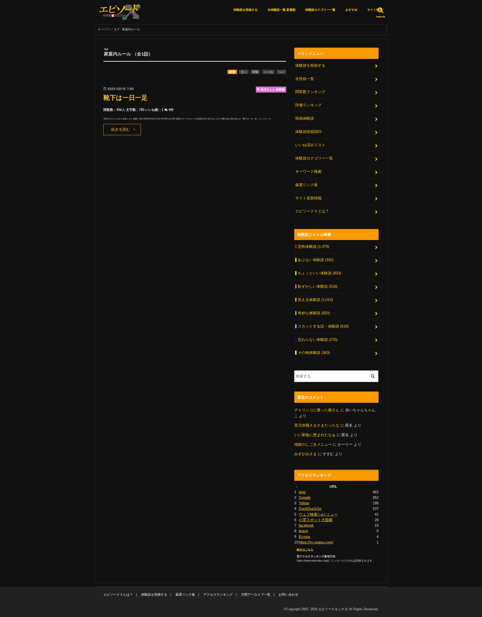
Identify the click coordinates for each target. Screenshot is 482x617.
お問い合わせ (288, 594)
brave (303, 531)
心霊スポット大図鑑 (316, 520)
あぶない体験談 (316, 260)
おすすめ (351, 10)
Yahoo (304, 503)
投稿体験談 (304, 118)
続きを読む (120, 129)
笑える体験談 (315, 300)
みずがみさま (305, 454)
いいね (268, 72)
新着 (232, 72)
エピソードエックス (333, 609)
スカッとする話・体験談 (323, 326)
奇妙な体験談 (314, 313)
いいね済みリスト (310, 145)
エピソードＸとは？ (312, 211)
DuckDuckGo (310, 509)
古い (244, 72)
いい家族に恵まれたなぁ (315, 435)
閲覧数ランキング (310, 92)
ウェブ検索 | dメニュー (318, 514)
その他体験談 (314, 353)
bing (302, 492)
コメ (281, 72)
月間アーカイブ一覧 (255, 594)
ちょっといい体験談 (319, 273)
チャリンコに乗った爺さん (316, 410)
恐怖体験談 (313, 247)
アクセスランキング (218, 594)
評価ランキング (308, 105)
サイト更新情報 (308, 198)
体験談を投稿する (245, 10)
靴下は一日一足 (125, 97)
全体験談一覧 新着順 (281, 10)
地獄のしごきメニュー (313, 444)
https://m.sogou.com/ (316, 542)
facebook (306, 525)
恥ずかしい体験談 (317, 286)
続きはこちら (305, 549)
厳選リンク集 (306, 185)
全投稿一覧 (304, 79)
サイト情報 (374, 10)
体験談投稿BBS (308, 132)
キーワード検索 (308, 172)
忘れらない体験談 (317, 340)
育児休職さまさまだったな (316, 425)
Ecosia (304, 537)
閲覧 (255, 72)
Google (305, 498)
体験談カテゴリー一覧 (320, 10)
